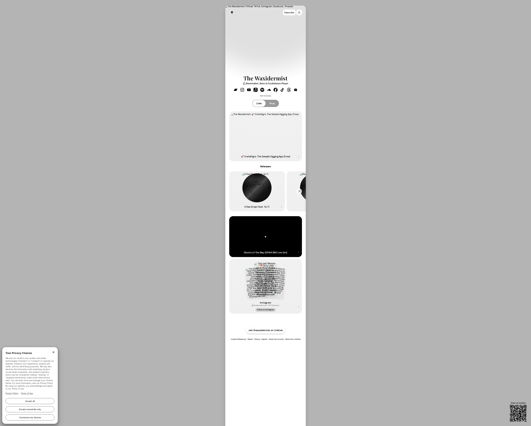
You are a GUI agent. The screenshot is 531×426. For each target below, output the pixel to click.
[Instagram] (265, 279)
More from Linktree (292, 339)
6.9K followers (265, 96)
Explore (264, 339)
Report (250, 339)
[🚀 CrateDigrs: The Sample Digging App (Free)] (265, 131)
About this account (276, 339)
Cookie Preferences (238, 339)
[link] (235, 89)
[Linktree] (232, 12)
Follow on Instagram (265, 310)
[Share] (298, 156)
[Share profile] (299, 12)
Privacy (257, 339)
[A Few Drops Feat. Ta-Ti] (257, 186)
